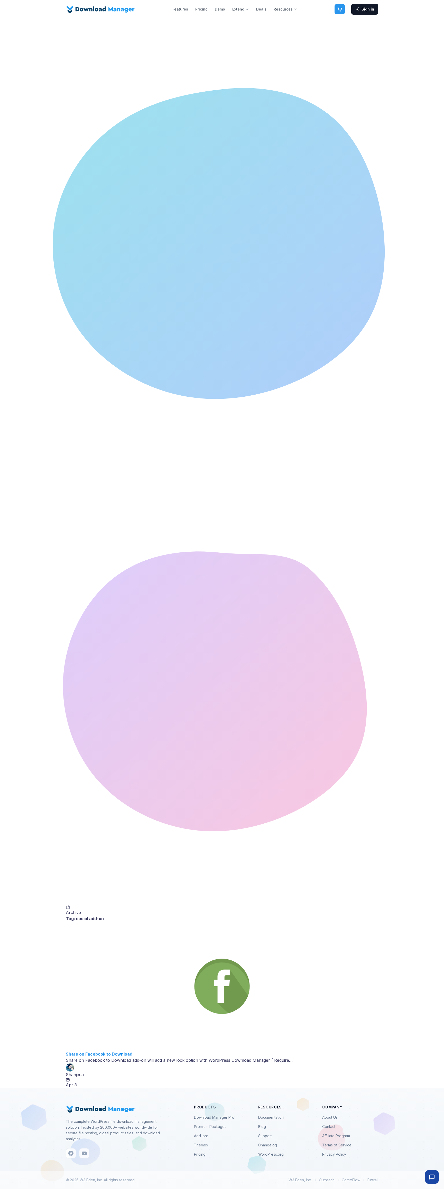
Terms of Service (336, 1145)
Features (180, 9)
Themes (201, 1145)
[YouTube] (84, 1153)
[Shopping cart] (340, 9)
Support (265, 1136)
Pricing (201, 9)
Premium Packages (210, 1126)
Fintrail (372, 1180)
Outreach (327, 1180)
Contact (328, 1126)
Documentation (271, 1117)
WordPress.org (271, 1154)
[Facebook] (71, 1153)
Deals (261, 9)
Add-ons (201, 1136)
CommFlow (351, 1180)
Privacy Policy (334, 1154)
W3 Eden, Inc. (300, 1180)
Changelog (267, 1145)
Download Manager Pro (214, 1117)
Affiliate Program (336, 1136)
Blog (262, 1126)
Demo (220, 9)
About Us (330, 1117)
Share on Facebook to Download (99, 1054)
